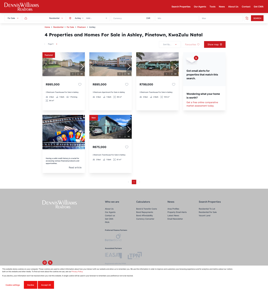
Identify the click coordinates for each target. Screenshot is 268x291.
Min (159, 18)
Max (204, 18)
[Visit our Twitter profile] (50, 262)
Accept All (46, 285)
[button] (83, 18)
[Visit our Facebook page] (44, 262)
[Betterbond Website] (113, 238)
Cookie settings (13, 285)
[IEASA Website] (113, 256)
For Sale (70, 27)
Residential (58, 27)
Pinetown (81, 27)
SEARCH (257, 18)
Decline (30, 285)
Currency (117, 18)
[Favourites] (80, 84)
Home (47, 27)
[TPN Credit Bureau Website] (135, 256)
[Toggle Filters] (247, 18)
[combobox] (101, 18)
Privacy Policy (77, 271)
